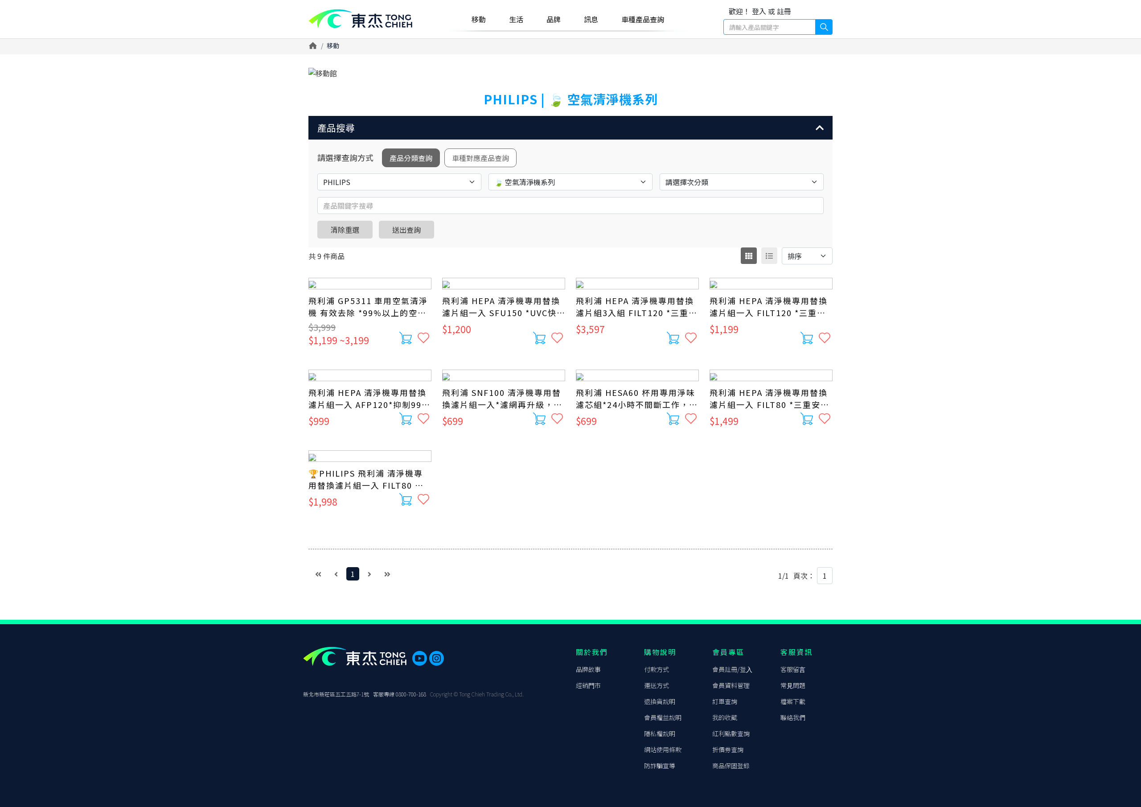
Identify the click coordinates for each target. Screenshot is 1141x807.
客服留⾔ (792, 669)
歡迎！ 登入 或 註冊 (760, 11)
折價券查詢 (727, 749)
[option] (570, 73)
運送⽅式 (656, 685)
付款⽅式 (656, 669)
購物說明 (660, 651)
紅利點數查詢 (731, 733)
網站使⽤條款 (662, 749)
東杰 (360, 19)
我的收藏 (724, 717)
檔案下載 (792, 701)
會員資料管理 (731, 685)
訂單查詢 (724, 701)
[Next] (369, 574)
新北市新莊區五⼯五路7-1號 (336, 694)
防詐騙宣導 (659, 765)
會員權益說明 (662, 717)
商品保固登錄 (731, 765)
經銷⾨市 (588, 685)
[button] (570, 128)
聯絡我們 (792, 717)
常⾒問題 (792, 685)
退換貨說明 (659, 701)
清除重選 (345, 229)
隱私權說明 (659, 733)
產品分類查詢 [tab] (411, 157)
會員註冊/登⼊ (732, 669)
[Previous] (336, 574)
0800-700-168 (411, 694)
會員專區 (728, 651)
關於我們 (592, 651)
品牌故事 (588, 669)
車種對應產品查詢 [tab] (480, 157)
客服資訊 (796, 651)
